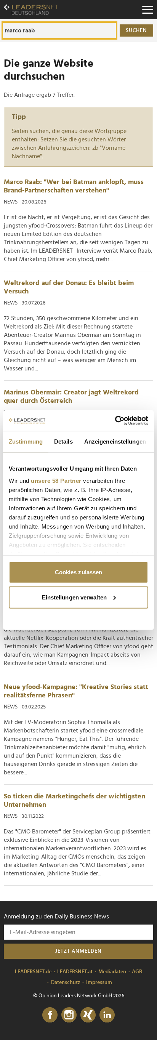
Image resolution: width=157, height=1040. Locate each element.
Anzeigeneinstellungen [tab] (115, 441)
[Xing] (88, 1015)
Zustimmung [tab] (26, 441)
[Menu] (147, 9)
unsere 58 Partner (56, 480)
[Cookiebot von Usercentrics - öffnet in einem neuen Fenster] (115, 420)
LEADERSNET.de (33, 971)
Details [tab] (63, 441)
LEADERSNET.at (75, 971)
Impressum (99, 982)
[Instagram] (69, 1015)
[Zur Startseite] (31, 9)
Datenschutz (65, 982)
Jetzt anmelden (78, 951)
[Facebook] (50, 1015)
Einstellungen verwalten (74, 597)
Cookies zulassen (79, 572)
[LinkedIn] (107, 1015)
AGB (137, 971)
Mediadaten (112, 971)
